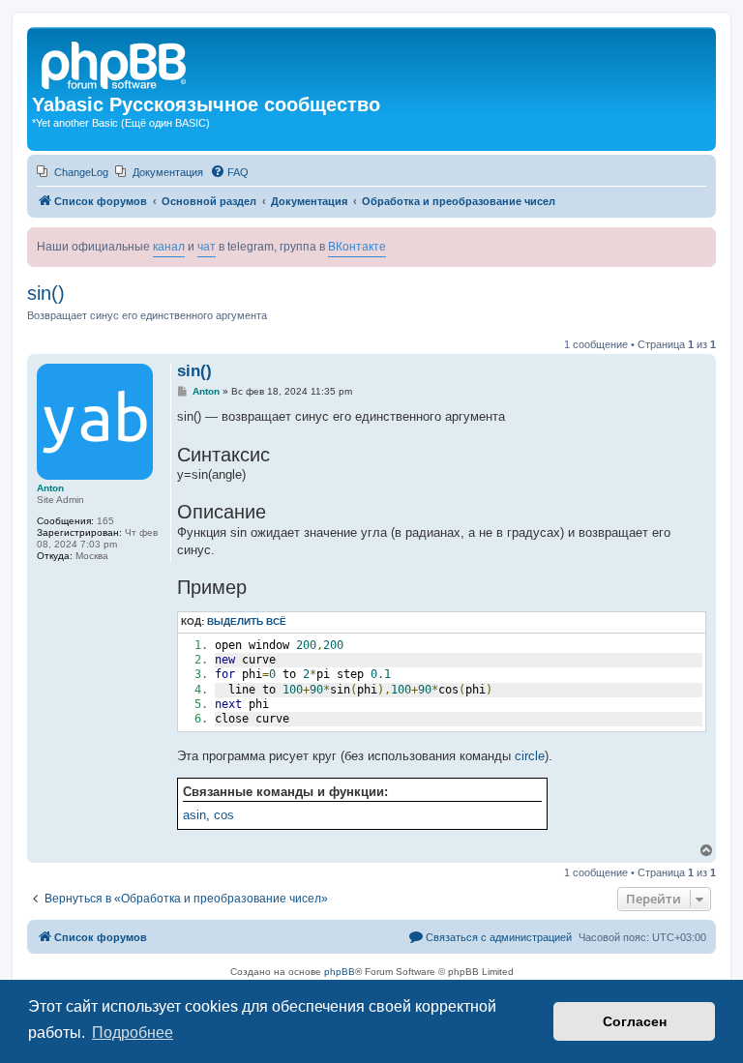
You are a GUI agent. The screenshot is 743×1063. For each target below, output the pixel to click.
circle (530, 756)
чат (206, 246)
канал (169, 246)
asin (194, 815)
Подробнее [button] (132, 1032)
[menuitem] (72, 172)
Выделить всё (246, 621)
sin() (46, 293)
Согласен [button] (635, 1021)
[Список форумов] (115, 63)
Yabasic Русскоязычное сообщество (206, 104)
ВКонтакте (357, 246)
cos (224, 815)
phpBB (339, 971)
